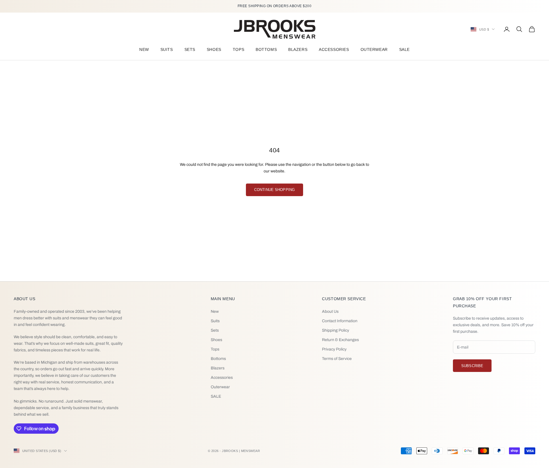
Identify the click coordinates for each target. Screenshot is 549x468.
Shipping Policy (335, 330)
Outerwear (374, 49)
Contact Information (339, 321)
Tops (238, 49)
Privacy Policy (334, 349)
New (144, 49)
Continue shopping (274, 190)
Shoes (214, 49)
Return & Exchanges (340, 340)
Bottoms (266, 49)
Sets (189, 49)
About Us (330, 311)
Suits (166, 49)
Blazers (297, 49)
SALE (404, 49)
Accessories (334, 49)
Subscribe (472, 366)
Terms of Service (337, 359)
